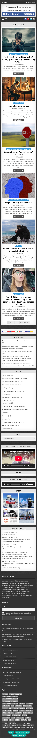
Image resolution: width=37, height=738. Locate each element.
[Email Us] (31, 19)
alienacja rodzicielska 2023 (10, 701)
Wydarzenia (6, 428)
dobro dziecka (27, 706)
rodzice (17, 720)
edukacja (22, 708)
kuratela (15, 711)
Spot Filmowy (8, 675)
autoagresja (6, 706)
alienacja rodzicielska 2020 (10, 696)
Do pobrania (6, 394)
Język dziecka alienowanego (19, 54)
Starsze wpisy (24, 322)
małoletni (10, 713)
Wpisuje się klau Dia (8, 534)
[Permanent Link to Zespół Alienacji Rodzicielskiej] (18, 185)
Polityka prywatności (18, 729)
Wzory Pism (7, 403)
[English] (8, 331)
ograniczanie (6, 718)
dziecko (16, 708)
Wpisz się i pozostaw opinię (11, 567)
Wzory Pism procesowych (12, 672)
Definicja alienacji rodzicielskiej (19, 199)
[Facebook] (25, 19)
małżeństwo (18, 713)
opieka (18, 718)
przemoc (5, 720)
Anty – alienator (9, 660)
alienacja (5, 694)
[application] (18, 458)
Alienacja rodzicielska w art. (11, 381)
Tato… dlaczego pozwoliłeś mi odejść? (14, 341)
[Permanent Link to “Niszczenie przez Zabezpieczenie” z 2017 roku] (18, 135)
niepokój (24, 715)
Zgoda (11, 732)
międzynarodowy (28, 713)
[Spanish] (31, 331)
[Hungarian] (16, 331)
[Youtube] (28, 19)
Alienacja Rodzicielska (18, 6)
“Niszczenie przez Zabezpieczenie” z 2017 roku (18, 153)
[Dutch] (6, 331)
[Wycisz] (29, 466)
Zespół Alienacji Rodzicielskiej (18, 202)
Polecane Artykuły (10, 663)
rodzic (11, 720)
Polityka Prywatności (10, 650)
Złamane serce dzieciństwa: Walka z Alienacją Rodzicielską (18, 249)
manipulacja (29, 711)
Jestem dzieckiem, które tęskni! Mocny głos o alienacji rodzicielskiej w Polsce (18, 59)
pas (23, 718)
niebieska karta (16, 715)
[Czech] (3, 331)
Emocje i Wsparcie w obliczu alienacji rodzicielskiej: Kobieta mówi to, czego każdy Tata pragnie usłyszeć (18, 300)
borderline (19, 706)
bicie (12, 706)
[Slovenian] (29, 331)
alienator (22, 703)
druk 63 (5, 708)
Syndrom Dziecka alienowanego (12, 422)
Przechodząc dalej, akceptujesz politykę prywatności (17, 613)
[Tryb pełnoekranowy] (32, 466)
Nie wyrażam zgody (22, 732)
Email (4, 606)
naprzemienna (6, 715)
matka (4, 713)
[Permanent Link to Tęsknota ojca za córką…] (18, 89)
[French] (11, 331)
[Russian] (26, 331)
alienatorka (30, 703)
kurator (22, 711)
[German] (13, 331)
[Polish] (24, 331)
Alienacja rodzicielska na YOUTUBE (13, 378)
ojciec (13, 718)
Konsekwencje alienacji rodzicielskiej (19, 149)
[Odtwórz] (5, 466)
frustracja (29, 708)
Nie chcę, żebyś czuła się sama (11, 351)
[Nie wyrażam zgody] (35, 729)
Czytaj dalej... (19, 74)
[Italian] (18, 331)
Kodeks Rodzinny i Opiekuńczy (12, 406)
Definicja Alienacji (7, 388)
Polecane (19, 245)
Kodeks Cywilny (7, 401)
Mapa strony (8, 653)
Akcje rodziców (19, 103)
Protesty (5, 419)
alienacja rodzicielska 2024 (10, 703)
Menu (5, 3)
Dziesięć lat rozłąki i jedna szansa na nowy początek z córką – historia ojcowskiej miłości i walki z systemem (17, 358)
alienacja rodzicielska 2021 (10, 699)
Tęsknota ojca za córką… (18, 106)
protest (28, 718)
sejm (29, 720)
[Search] (34, 19)
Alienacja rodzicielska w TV (10, 385)
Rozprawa (24, 720)
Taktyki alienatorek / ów (9, 425)
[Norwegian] (21, 331)
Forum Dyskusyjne (10, 656)
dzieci (10, 708)
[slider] (31, 484)
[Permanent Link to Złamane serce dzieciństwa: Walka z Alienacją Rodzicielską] (18, 232)
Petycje (4, 412)
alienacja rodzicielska (15, 694)
